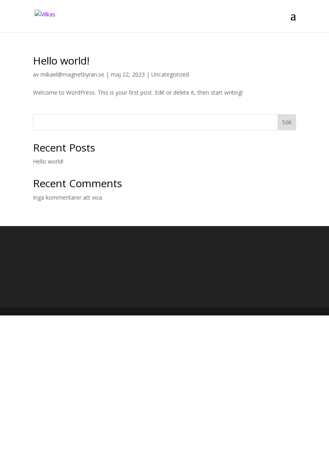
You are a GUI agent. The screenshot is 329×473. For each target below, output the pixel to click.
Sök (287, 122)
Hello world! (61, 60)
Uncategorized (170, 74)
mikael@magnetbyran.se (72, 74)
